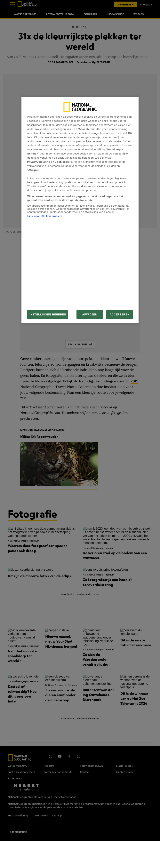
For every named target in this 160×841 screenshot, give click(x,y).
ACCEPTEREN (120, 314)
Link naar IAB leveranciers (44, 216)
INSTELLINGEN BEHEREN (47, 314)
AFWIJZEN (89, 314)
